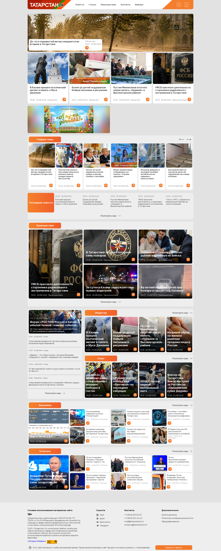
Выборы (139, 5)
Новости (79, 5)
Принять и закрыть (174, 548)
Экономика (45, 405)
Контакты (125, 5)
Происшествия (108, 5)
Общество (101, 312)
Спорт (101, 358)
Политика (45, 451)
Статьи (92, 5)
